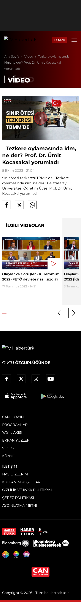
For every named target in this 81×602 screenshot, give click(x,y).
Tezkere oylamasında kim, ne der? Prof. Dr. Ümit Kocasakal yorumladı (37, 62)
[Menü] (74, 39)
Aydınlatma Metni (19, 505)
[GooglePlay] (52, 396)
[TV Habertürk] (20, 39)
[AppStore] (16, 396)
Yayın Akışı (12, 432)
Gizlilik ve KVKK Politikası (27, 490)
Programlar (15, 425)
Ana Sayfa (12, 56)
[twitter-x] (21, 378)
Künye (8, 456)
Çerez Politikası (18, 498)
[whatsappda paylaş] (32, 205)
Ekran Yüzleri (16, 440)
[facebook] (6, 378)
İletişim (9, 466)
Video (29, 56)
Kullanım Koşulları (21, 482)
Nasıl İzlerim (15, 474)
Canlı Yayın (13, 417)
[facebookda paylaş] (6, 205)
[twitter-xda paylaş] (19, 205)
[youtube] (50, 378)
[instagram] (36, 378)
